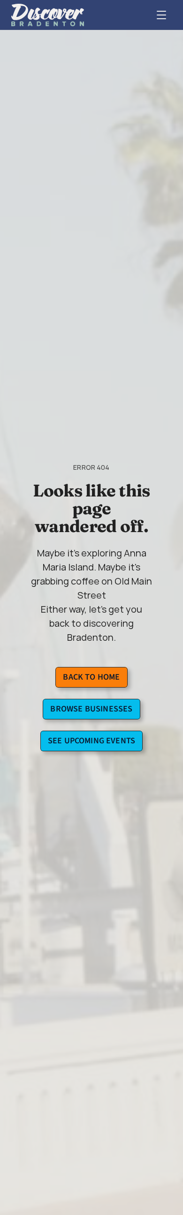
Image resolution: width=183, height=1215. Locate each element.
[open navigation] (161, 15)
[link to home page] (47, 15)
